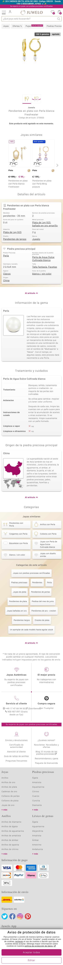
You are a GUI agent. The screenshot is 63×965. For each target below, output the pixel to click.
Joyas (6, 26)
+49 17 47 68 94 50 (15, 708)
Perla (6, 256)
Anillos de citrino (10, 849)
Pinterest (28, 916)
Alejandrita (37, 831)
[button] (4, 12)
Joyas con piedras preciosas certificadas (31, 573)
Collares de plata (10, 800)
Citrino (35, 791)
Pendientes (37, 582)
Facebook (12, 916)
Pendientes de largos (14, 239)
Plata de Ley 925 (12, 232)
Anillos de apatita (10, 844)
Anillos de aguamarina (13, 831)
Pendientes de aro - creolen (43, 611)
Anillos (5, 777)
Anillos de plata (9, 787)
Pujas (34, 26)
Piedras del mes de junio (43, 601)
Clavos (7, 274)
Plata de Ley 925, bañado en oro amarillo (45, 224)
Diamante (37, 805)
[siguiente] (56, 165)
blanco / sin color (42, 274)
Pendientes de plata (18, 601)
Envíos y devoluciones (16, 740)
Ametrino (36, 844)
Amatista (36, 782)
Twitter (5, 916)
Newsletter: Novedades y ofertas (46, 746)
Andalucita (37, 849)
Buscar (58, 18)
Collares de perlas (11, 796)
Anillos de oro (8, 782)
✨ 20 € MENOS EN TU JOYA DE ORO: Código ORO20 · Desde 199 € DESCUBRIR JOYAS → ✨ (31, 2)
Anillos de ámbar (10, 840)
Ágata (35, 777)
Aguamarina (38, 826)
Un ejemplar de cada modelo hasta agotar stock (31, 629)
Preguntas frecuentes (16, 760)
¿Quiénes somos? (46, 740)
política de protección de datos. (38, 946)
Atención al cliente (16, 751)
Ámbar (35, 840)
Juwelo (36, 239)
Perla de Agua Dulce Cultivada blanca (43, 259)
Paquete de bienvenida (46, 763)
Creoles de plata (42, 620)
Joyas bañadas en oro (17, 611)
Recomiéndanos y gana (46, 758)
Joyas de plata (19, 592)
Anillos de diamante (11, 822)
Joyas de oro (8, 805)
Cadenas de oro (9, 791)
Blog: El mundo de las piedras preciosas (46, 753)
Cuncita (36, 800)
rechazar (19, 941)
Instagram (20, 916)
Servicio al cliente (16, 703)
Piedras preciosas (19, 582)
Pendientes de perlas (40, 592)
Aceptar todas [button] (31, 952)
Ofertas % (17, 26)
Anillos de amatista (11, 835)
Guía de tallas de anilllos (16, 756)
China (6, 280)
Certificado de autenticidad (16, 746)
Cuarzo (35, 796)
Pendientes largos (22, 620)
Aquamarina (38, 787)
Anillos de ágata (10, 826)
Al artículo (30, 293)
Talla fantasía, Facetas (44, 267)
